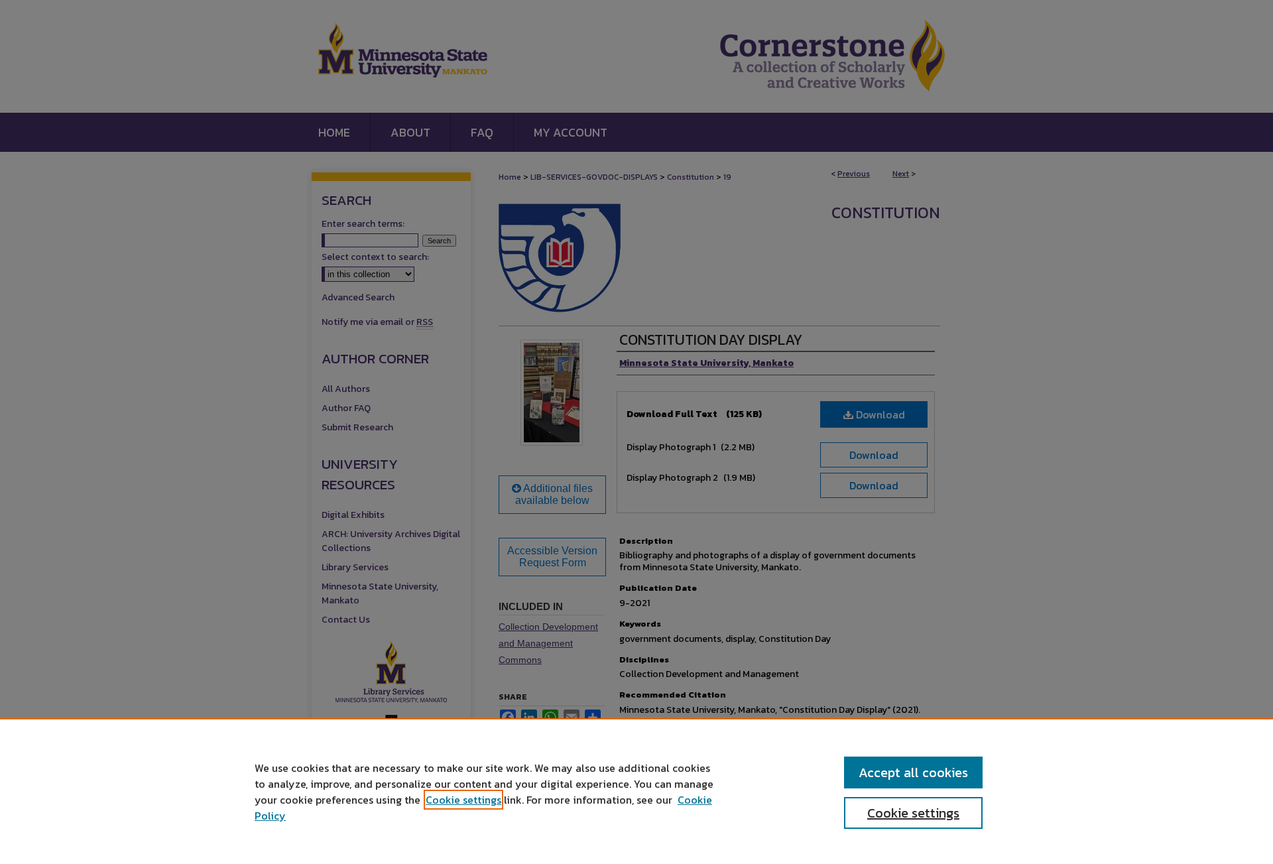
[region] (636, 791)
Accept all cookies (913, 772)
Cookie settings (463, 800)
